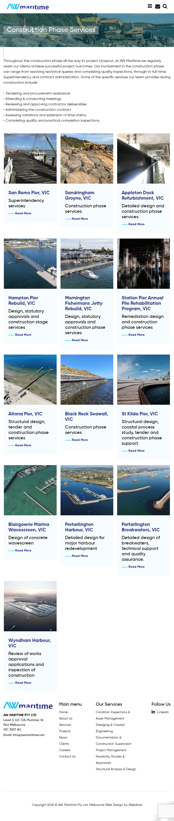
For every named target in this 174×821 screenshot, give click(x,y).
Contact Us (67, 756)
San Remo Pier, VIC (29, 193)
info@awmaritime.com (157, 6)
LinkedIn (162, 712)
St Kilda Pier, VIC (140, 414)
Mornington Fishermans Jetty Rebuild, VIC (83, 303)
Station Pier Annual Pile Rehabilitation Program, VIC (142, 303)
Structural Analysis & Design (116, 769)
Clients (64, 743)
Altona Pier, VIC (25, 414)
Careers (64, 750)
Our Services (109, 704)
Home (63, 712)
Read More (23, 213)
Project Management (111, 750)
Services (65, 724)
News (63, 737)
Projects (64, 731)
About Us (65, 718)
